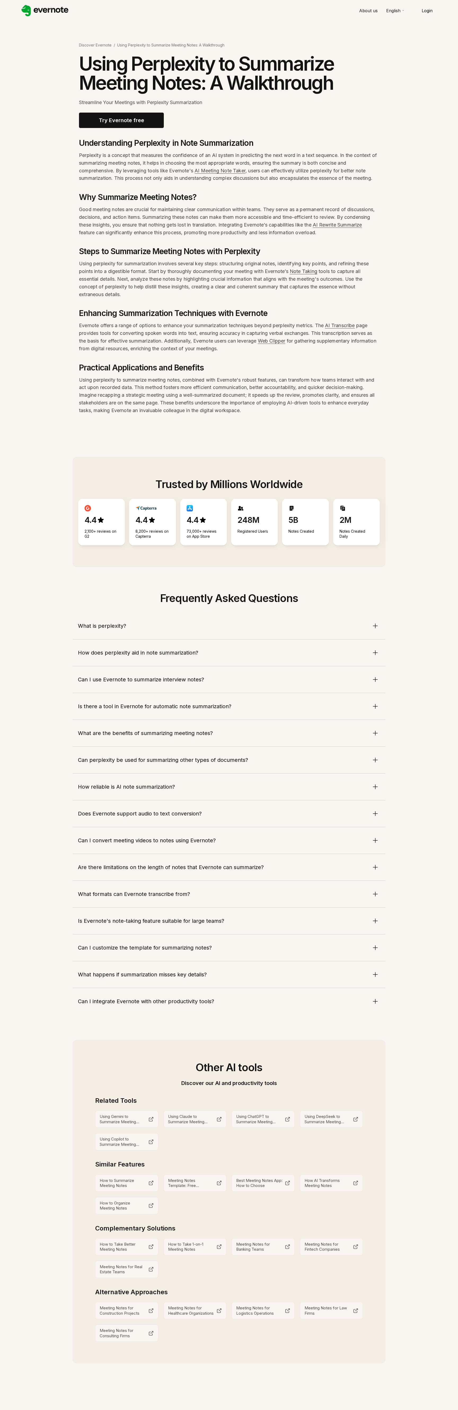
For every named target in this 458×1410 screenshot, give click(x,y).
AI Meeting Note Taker (220, 170)
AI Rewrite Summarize (337, 225)
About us (368, 10)
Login (427, 10)
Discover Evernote (95, 45)
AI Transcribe (340, 325)
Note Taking (303, 271)
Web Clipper (271, 341)
